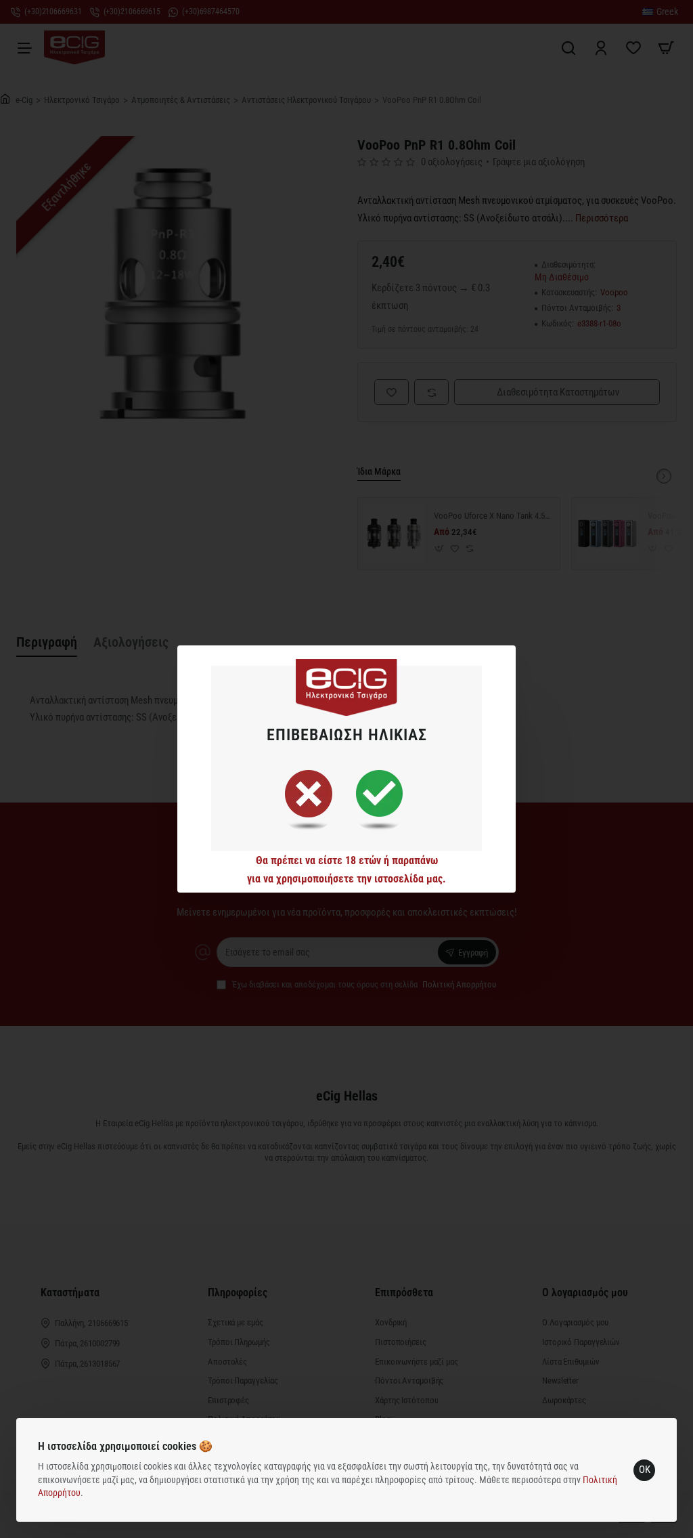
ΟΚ (644, 1470)
